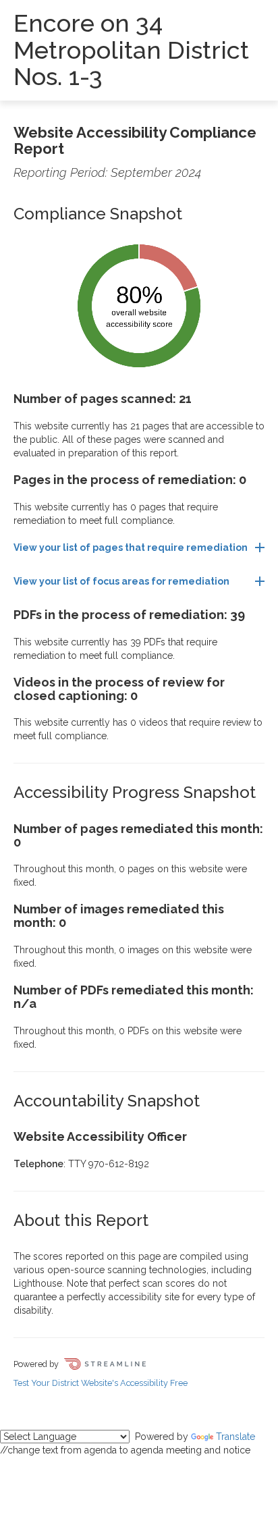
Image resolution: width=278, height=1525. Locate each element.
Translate (235, 1436)
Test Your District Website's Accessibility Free (100, 1383)
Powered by (37, 1364)
